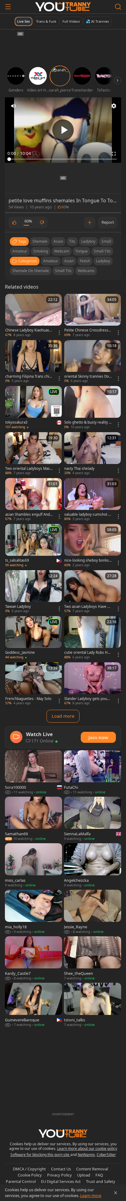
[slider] (63, 159)
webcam (61, 251)
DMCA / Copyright (29, 1169)
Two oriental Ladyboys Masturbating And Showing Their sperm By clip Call (28, 468)
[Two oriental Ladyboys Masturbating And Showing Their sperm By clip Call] (33, 454)
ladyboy (88, 241)
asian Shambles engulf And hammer (27, 514)
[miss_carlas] (33, 865)
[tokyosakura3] (33, 407)
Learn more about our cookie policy (87, 1148)
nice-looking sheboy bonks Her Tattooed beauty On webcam (87, 560)
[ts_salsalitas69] (33, 545)
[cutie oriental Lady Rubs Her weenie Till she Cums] (92, 638)
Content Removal (92, 1169)
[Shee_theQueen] (92, 958)
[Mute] (13, 106)
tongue (81, 251)
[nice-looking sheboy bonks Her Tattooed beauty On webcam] (92, 545)
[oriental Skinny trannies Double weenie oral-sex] (92, 361)
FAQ (99, 1175)
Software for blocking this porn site (40, 1154)
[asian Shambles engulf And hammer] (33, 500)
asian (58, 241)
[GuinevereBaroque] (33, 1005)
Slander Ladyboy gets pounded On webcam (87, 699)
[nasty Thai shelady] (92, 454)
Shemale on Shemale (30, 270)
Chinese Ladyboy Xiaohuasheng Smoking (28, 330)
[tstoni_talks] (92, 1005)
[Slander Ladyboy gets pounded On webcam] (92, 684)
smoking (40, 251)
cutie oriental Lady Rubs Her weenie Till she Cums (87, 652)
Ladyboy (103, 261)
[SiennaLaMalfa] (92, 819)
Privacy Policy (59, 1175)
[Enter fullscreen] (114, 154)
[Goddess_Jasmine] (33, 638)
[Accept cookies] (115, 1192)
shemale (39, 241)
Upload (83, 1175)
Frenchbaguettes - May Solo (28, 699)
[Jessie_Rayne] (92, 912)
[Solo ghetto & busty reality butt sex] (92, 407)
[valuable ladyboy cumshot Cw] (92, 500)
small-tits (102, 251)
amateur (19, 251)
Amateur (50, 261)
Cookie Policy (30, 1175)
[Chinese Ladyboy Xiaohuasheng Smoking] (33, 315)
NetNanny (86, 1154)
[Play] (63, 130)
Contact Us (61, 1169)
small (106, 241)
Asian (69, 261)
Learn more (90, 1195)
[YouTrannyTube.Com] (63, 6)
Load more (63, 716)
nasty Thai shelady (79, 468)
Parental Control (21, 1181)
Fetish (85, 261)
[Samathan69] (33, 819)
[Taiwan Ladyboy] (33, 592)
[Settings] (114, 106)
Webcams (86, 270)
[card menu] (59, 332)
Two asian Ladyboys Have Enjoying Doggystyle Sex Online (87, 606)
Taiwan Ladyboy (18, 606)
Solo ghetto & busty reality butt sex (87, 422)
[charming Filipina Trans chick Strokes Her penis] (33, 361)
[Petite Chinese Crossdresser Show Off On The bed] (92, 315)
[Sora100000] (33, 772)
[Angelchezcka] (92, 865)
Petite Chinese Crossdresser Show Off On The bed (87, 330)
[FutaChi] (92, 772)
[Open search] (118, 6)
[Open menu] (7, 6)
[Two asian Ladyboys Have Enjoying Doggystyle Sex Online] (92, 592)
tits (72, 241)
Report (108, 222)
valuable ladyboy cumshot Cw (87, 514)
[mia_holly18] (33, 912)
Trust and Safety (100, 1181)
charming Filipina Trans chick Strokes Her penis (28, 376)
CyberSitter (106, 1154)
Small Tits (63, 270)
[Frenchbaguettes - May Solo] (33, 684)
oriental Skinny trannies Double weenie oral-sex (87, 376)
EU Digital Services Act (61, 1181)
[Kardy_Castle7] (33, 958)
